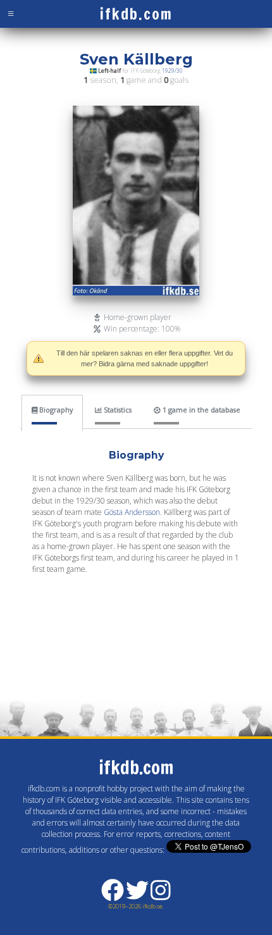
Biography (55, 409)
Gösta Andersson (132, 512)
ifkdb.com (136, 14)
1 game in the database (200, 409)
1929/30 (172, 70)
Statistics (117, 409)
